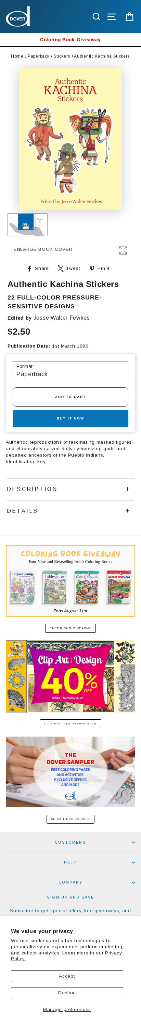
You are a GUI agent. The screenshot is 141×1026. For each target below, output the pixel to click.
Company (70, 882)
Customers (70, 842)
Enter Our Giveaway (71, 628)
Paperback (38, 56)
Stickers (62, 56)
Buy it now (70, 418)
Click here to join (70, 819)
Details (22, 511)
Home (17, 56)
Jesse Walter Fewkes (62, 318)
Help (70, 862)
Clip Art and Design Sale (70, 723)
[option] (70, 39)
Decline (67, 992)
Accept (67, 976)
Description (32, 489)
